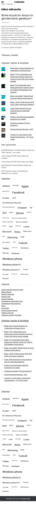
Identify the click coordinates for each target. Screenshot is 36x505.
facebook (18, 192)
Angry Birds (15, 185)
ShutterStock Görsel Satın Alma (12, 301)
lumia (26, 226)
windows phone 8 (11, 264)
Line (10, 226)
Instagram (22, 207)
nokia (17, 232)
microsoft (7, 231)
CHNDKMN (19, 2)
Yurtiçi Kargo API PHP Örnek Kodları (13, 156)
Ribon (3, 306)
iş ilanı (4, 226)
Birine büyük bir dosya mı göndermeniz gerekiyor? (17, 17)
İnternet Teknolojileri (16, 47)
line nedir (18, 226)
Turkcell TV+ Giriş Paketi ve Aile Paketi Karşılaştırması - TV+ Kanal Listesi (21, 137)
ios (31, 207)
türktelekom (24, 248)
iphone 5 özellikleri (22, 222)
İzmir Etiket (5, 308)
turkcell (22, 243)
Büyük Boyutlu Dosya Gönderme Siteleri (14, 165)
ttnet (14, 242)
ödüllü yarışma (24, 274)
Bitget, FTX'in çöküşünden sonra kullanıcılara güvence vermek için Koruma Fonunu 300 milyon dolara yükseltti (18, 334)
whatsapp (5, 253)
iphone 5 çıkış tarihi (7, 222)
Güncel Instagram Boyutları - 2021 (21, 129)
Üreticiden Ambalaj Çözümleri (11, 315)
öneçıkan (5, 278)
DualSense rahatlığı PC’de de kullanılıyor (18, 371)
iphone (20, 213)
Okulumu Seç (5, 297)
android (6, 186)
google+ (5, 198)
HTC (14, 198)
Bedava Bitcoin (6, 292)
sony (22, 237)
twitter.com (14, 247)
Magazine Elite (26, 498)
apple (25, 186)
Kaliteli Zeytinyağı (7, 313)
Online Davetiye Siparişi (9, 310)
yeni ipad (5, 274)
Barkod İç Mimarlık (7, 294)
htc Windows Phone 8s (11, 203)
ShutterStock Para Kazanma (11, 304)
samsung (12, 237)
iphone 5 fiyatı (5, 218)
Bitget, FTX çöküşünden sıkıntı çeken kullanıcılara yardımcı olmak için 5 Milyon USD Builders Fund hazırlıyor (18, 342)
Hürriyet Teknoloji (7, 299)
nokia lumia (27, 231)
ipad (4, 213)
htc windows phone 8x (8, 207)
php (3, 236)
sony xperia (6, 242)
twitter (5, 248)
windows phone (12, 259)
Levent (18, 152)
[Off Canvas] (2, 2)
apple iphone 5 (5, 191)
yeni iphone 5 (14, 274)
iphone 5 (29, 212)
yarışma (25, 269)
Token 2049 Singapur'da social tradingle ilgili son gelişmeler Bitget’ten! (20, 111)
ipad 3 (11, 212)
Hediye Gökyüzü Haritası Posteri (12, 290)
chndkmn (4, 158)
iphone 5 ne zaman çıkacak (19, 218)
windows (15, 253)
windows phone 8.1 (11, 270)
